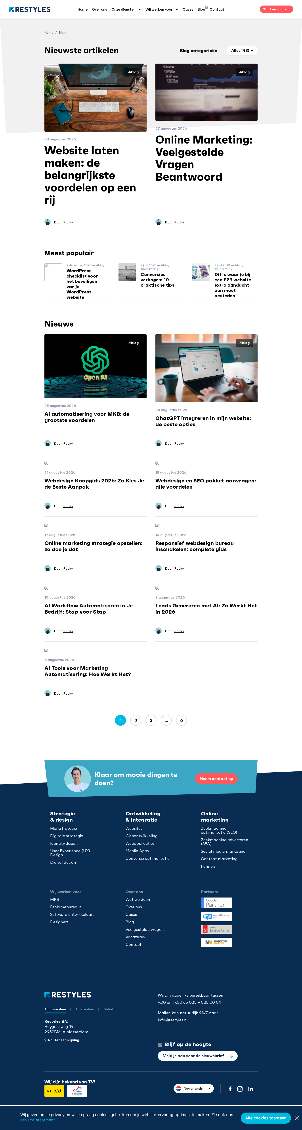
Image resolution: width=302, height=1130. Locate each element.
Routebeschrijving (63, 1040)
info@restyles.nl (173, 1019)
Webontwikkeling (142, 836)
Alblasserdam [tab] (55, 1009)
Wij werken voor (159, 9)
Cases (188, 9)
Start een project (276, 9)
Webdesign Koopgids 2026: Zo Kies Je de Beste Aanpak (94, 483)
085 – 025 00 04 (205, 1002)
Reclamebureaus (66, 907)
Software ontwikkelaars (72, 914)
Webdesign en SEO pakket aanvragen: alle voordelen (205, 483)
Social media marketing (223, 851)
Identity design (64, 843)
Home (83, 9)
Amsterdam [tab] (85, 1009)
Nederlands (193, 1088)
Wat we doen (138, 899)
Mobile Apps (137, 851)
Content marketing (219, 859)
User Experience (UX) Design (70, 853)
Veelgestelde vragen (145, 930)
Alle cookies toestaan (266, 1118)
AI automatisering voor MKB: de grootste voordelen (86, 417)
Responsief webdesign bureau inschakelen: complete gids (194, 546)
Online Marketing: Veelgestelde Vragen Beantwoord (203, 158)
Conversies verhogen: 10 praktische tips (157, 280)
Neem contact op (216, 778)
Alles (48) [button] (240, 50)
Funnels (208, 866)
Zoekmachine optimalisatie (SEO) (219, 830)
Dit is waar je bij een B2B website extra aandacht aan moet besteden (232, 285)
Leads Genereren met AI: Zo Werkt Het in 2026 (206, 608)
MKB (54, 899)
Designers (59, 922)
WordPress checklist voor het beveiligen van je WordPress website (82, 284)
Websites (134, 828)
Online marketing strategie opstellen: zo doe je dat (93, 546)
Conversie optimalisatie (148, 858)
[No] (296, 1118)
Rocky (68, 222)
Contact (217, 9)
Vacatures (135, 937)
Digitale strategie (66, 836)
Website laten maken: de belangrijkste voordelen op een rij (90, 175)
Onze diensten (123, 9)
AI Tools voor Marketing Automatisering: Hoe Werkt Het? (87, 671)
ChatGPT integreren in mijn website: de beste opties (203, 421)
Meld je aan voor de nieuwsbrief (193, 1055)
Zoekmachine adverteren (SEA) (224, 842)
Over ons (99, 9)
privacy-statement (37, 1120)
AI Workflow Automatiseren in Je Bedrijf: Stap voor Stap (88, 608)
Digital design (63, 862)
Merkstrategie (63, 828)
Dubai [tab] (108, 1009)
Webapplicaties (140, 843)
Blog (201, 8)
